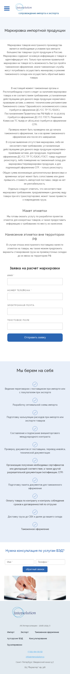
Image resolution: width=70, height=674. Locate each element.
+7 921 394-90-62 (35, 652)
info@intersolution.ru (35, 657)
